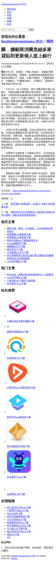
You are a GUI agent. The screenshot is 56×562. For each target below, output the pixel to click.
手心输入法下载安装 (17, 528)
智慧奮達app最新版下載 (19, 237)
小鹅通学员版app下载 (18, 510)
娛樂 (9, 21)
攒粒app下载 (13, 534)
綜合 (9, 24)
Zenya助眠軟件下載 (16, 243)
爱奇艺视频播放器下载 (18, 516)
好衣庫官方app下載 (16, 283)
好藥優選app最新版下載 (19, 234)
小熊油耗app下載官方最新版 (21, 280)
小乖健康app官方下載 (18, 252)
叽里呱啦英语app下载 (18, 522)
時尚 (50, 41)
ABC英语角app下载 (17, 519)
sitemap (14, 558)
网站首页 (11, 9)
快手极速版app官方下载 (19, 525)
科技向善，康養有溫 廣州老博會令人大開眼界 (30, 274)
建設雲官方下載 (15, 249)
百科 (9, 12)
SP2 (9, 537)
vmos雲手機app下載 (17, 261)
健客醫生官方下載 (16, 246)
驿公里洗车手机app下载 (19, 507)
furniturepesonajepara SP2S (13, 4)
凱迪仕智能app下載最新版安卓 (22, 240)
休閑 (9, 18)
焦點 (9, 15)
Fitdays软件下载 (15, 513)
